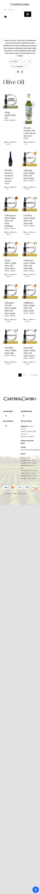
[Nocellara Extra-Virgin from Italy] (10, 336)
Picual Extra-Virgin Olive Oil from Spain (10, 264)
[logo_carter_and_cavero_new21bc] (20, 2)
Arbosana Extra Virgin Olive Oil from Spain (29, 174)
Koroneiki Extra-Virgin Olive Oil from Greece (29, 351)
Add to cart (27, 143)
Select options (8, 143)
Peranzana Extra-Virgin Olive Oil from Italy (29, 264)
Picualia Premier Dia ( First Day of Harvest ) (29, 131)
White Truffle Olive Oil (10, 115)
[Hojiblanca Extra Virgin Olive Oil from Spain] (29, 291)
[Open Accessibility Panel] (35, 889)
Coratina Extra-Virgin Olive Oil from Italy (29, 219)
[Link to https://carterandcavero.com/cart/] (5, 17)
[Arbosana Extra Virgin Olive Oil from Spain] (29, 159)
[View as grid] (18, 72)
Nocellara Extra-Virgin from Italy (10, 350)
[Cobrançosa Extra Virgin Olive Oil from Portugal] (10, 204)
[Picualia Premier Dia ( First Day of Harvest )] (29, 109)
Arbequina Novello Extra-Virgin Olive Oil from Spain (10, 308)
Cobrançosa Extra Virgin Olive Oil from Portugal (10, 220)
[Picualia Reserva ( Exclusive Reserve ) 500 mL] (10, 159)
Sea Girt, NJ (22, 40)
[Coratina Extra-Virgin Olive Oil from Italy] (29, 204)
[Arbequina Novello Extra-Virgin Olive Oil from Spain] (10, 291)
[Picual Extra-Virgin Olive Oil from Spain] (10, 249)
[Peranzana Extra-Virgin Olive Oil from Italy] (29, 249)
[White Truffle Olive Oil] (10, 101)
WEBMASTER (32, 493)
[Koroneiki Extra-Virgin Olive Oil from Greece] (29, 336)
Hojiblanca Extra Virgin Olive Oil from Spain (29, 306)
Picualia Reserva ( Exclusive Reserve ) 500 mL (9, 175)
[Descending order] (30, 61)
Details (14, 142)
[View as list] (22, 72)
